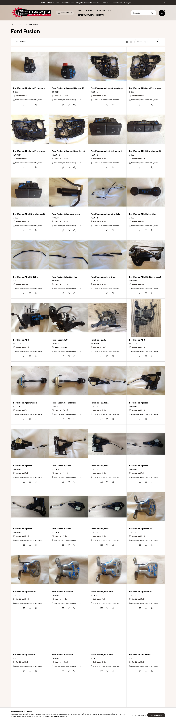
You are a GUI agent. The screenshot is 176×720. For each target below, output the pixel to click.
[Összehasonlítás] (24, 104)
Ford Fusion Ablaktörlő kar (25, 277)
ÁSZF (80, 11)
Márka (21, 24)
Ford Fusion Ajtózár (100, 402)
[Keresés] (152, 13)
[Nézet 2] (131, 42)
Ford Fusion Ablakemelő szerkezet (107, 88)
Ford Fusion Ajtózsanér (140, 528)
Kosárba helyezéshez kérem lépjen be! (28, 99)
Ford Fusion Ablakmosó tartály (105, 214)
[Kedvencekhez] (30, 104)
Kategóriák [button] (66, 13)
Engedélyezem (156, 715)
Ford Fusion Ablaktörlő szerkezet (145, 277)
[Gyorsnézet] (35, 104)
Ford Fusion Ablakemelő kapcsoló (29, 88)
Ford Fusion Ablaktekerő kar (142, 214)
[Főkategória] (12, 24)
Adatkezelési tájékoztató (98, 11)
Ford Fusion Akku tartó (140, 654)
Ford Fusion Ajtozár (100, 465)
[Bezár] (165, 3)
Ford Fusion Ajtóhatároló (25, 402)
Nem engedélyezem (139, 715)
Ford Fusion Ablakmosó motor (66, 214)
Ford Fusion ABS (21, 340)
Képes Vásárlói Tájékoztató (91, 15)
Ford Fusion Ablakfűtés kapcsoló (106, 151)
